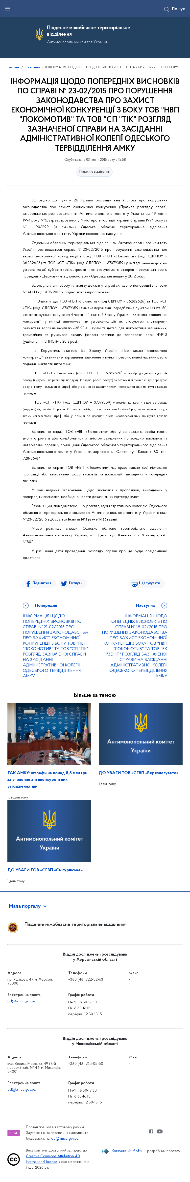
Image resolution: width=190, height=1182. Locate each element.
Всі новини (32, 67)
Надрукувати (149, 583)
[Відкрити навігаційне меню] (7, 8)
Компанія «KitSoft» (127, 1151)
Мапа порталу (25, 906)
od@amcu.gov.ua (21, 1001)
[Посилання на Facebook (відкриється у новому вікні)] (151, 1131)
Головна (13, 67)
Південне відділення (94, 172)
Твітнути (75, 583)
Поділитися (42, 583)
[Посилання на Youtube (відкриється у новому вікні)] (160, 1131)
